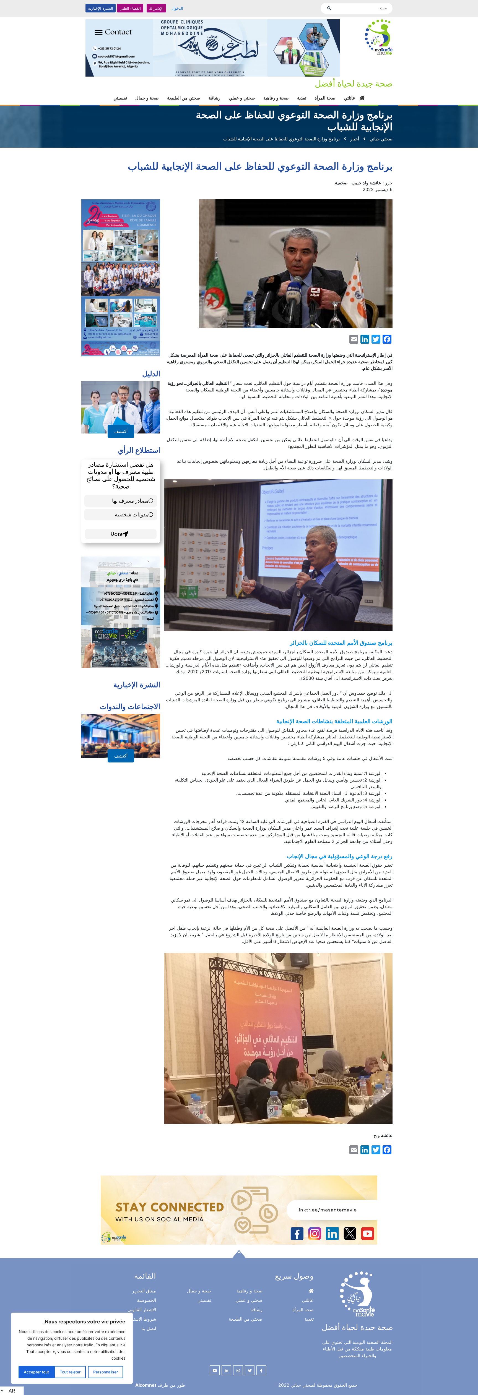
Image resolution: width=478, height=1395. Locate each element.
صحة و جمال (147, 98)
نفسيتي (120, 98)
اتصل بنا (148, 1328)
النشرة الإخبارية (100, 8)
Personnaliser (105, 1372)
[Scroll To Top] (239, 1254)
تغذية (301, 98)
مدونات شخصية (132, 514)
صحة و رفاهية (276, 98)
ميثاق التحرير (144, 1291)
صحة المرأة (325, 98)
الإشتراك (156, 8)
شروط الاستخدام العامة (134, 1319)
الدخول (177, 8)
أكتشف (121, 431)
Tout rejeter (70, 1372)
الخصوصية (146, 1300)
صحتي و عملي (242, 98)
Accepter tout (36, 1372)
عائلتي (349, 98)
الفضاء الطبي (130, 8)
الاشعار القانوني (142, 1309)
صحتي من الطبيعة (183, 98)
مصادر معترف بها (130, 500)
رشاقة (214, 98)
